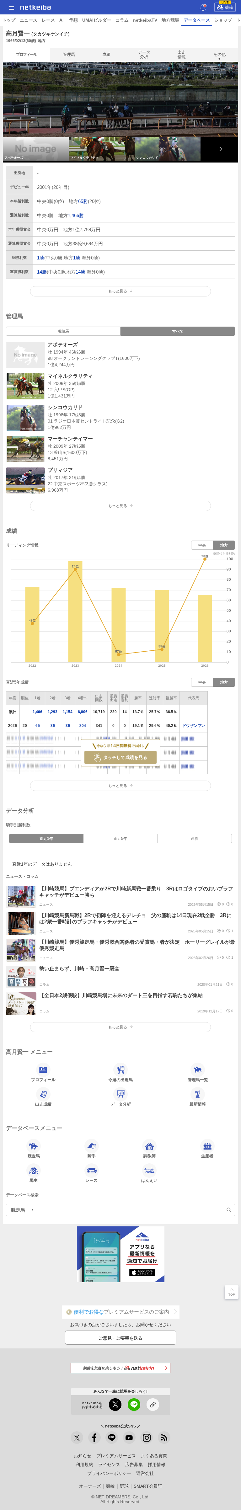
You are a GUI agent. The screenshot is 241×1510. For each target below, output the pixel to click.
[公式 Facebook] (94, 1437)
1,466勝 (76, 215)
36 (53, 725)
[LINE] (111, 1437)
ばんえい (149, 1180)
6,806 (83, 712)
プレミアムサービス (116, 1455)
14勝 (42, 272)
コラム (122, 20)
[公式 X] (77, 1437)
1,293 (52, 712)
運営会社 (145, 1473)
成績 (106, 54)
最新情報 (198, 1104)
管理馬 (69, 54)
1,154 (67, 712)
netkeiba (35, 7)
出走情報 (182, 54)
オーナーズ (90, 1486)
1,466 (37, 712)
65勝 (83, 201)
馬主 (33, 1180)
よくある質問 (154, 1455)
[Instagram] (146, 1437)
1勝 (40, 257)
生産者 (207, 1156)
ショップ (223, 20)
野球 (124, 1486)
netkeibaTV (145, 20)
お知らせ (82, 1455)
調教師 (149, 1156)
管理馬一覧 (198, 1079)
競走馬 (34, 1156)
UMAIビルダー (96, 20)
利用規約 (84, 1464)
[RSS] (164, 1437)
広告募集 (134, 1464)
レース (48, 20)
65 (37, 725)
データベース (197, 20)
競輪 (227, 6)
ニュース (28, 20)
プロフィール (26, 54)
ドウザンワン (193, 725)
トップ (8, 20)
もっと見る (117, 506)
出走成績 (43, 1104)
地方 (224, 545)
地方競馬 (170, 20)
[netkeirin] (120, 1368)
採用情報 (156, 1464)
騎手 (92, 1156)
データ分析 (144, 54)
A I (62, 20)
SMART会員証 (148, 1486)
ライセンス (109, 1464)
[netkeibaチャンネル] (129, 1437)
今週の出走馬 (120, 1079)
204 (82, 725)
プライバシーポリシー (109, 1473)
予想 (73, 20)
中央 (202, 545)
